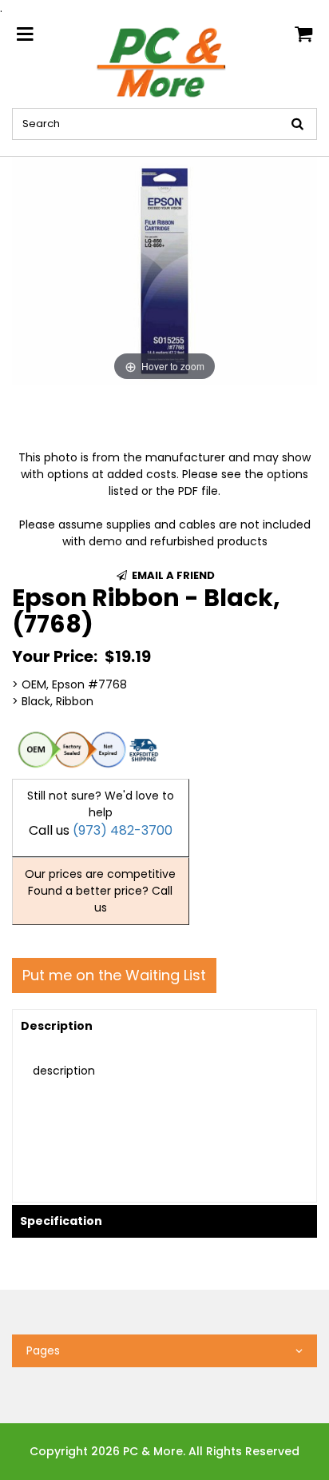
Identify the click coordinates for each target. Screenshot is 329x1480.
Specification (61, 1221)
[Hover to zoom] (164, 270)
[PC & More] (164, 62)
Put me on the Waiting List (114, 975)
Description (57, 1026)
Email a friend (172, 575)
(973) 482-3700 (122, 830)
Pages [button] (43, 1350)
